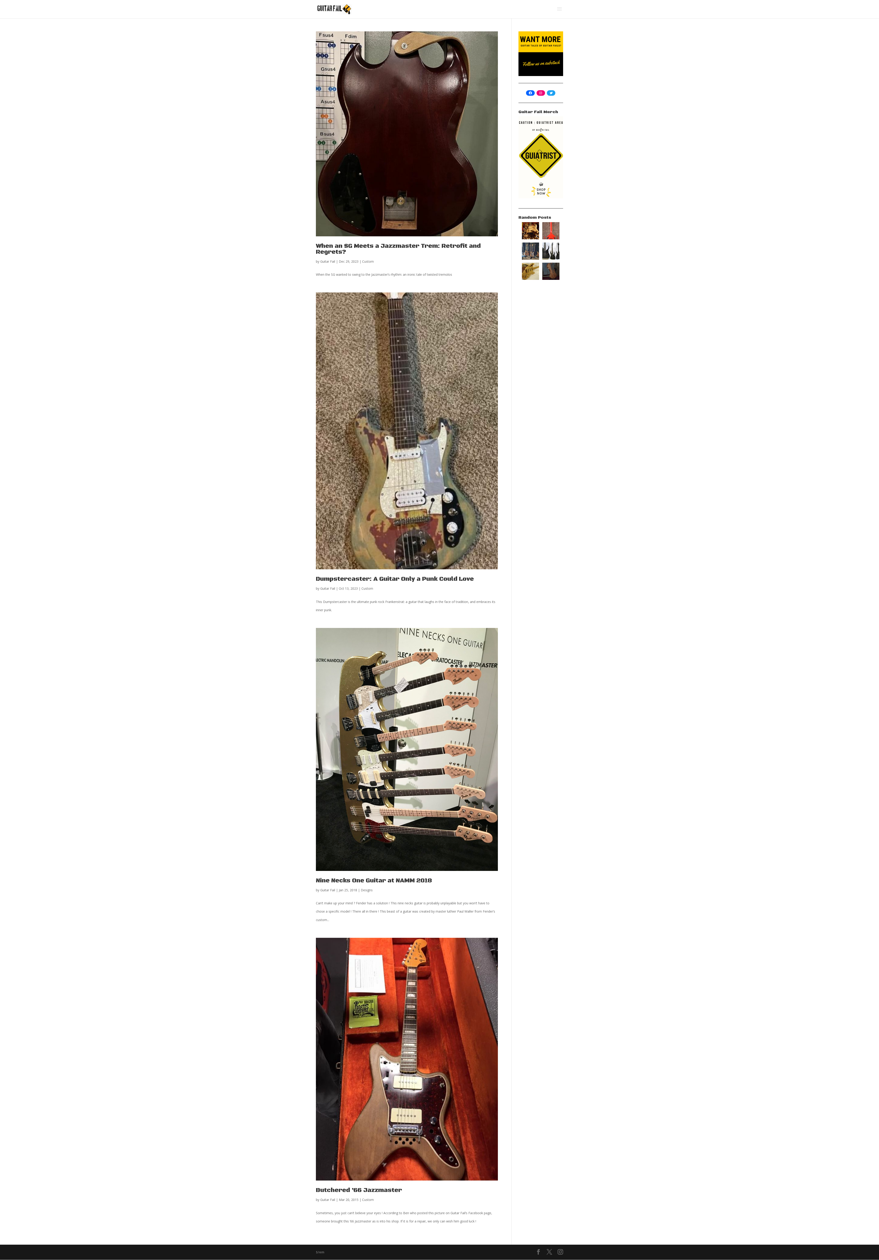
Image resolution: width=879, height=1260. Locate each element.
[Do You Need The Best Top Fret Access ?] (550, 258)
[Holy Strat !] (530, 278)
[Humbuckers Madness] (530, 258)
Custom (368, 261)
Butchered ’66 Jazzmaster (359, 1190)
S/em (320, 1252)
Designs (367, 890)
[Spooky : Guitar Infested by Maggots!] (530, 238)
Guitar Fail (327, 261)
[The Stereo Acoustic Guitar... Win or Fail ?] (550, 278)
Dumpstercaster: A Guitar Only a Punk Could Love (395, 579)
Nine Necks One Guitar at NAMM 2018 (374, 880)
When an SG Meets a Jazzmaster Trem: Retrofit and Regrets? (398, 249)
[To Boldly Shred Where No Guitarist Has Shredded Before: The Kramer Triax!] (550, 238)
